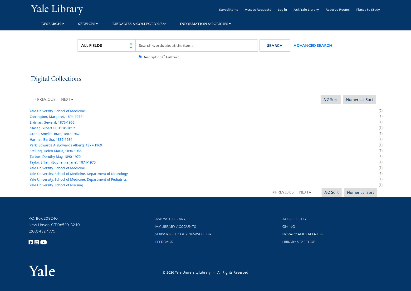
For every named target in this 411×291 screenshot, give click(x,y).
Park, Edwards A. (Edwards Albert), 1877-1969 (66, 145)
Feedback (164, 242)
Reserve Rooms (338, 9)
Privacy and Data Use (302, 234)
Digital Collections (56, 79)
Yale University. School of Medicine (57, 168)
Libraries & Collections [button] (138, 23)
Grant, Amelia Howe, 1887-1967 (55, 133)
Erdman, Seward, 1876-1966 (52, 122)
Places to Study (368, 9)
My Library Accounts (175, 226)
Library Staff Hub (298, 242)
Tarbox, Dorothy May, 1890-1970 (55, 156)
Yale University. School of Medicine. (58, 111)
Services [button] (86, 23)
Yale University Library (57, 9)
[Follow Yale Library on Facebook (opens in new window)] (31, 242)
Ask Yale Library (306, 9)
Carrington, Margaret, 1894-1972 (56, 116)
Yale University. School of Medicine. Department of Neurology (79, 173)
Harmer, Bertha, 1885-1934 (51, 139)
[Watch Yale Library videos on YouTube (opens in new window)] (43, 242)
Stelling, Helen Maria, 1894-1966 (56, 151)
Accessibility (294, 219)
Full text (172, 57)
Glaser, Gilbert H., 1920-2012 (52, 128)
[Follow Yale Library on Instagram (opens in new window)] (36, 242)
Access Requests (258, 9)
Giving (288, 226)
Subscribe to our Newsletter (183, 234)
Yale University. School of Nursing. (57, 185)
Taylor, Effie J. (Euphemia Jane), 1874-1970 (63, 162)
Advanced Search (313, 45)
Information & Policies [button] (204, 23)
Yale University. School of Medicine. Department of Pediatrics (78, 179)
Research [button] (51, 23)
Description (151, 57)
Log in (282, 9)
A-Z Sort (330, 99)
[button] (274, 45)
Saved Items (228, 9)
